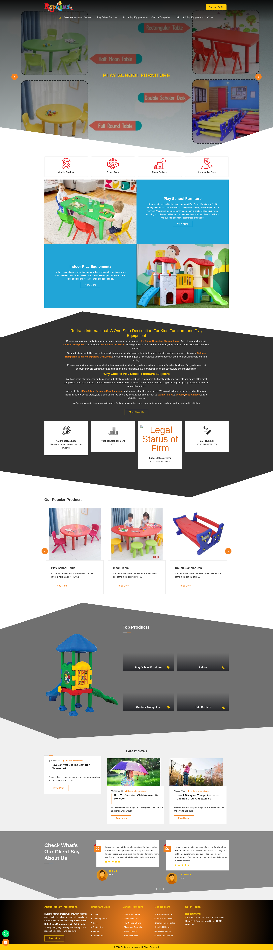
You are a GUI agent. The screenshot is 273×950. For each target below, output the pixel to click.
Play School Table (63, 567)
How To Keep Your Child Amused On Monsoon (136, 797)
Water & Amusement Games (77, 17)
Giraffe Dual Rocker (164, 935)
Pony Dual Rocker (163, 931)
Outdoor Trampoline (160, 17)
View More (182, 223)
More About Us (136, 412)
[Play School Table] (75, 534)
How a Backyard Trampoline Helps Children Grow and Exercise (198, 797)
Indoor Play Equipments (134, 17)
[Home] (59, 17)
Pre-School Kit (130, 931)
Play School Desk (131, 918)
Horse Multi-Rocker (163, 914)
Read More (61, 586)
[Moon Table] (136, 534)
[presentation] (14, 77)
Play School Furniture (107, 17)
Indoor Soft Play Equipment (188, 17)
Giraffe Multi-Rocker (164, 918)
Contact (211, 17)
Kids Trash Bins (130, 935)
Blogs (95, 923)
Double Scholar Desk (189, 567)
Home (95, 914)
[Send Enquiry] (5, 942)
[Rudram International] (74, 6)
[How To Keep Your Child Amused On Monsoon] (136, 775)
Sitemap (96, 931)
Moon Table (121, 567)
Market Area (98, 935)
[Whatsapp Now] (5, 933)
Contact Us (97, 927)
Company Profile (216, 7)
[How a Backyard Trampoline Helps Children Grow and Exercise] (199, 775)
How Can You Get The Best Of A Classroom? (70, 766)
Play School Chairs (132, 923)
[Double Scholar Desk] (198, 534)
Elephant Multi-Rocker (165, 923)
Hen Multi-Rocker (163, 927)
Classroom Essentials (133, 927)
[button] (156, 889)
